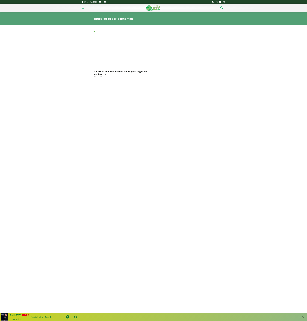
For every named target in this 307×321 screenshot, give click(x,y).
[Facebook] (213, 2)
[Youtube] (220, 2)
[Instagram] (217, 2)
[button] (221, 8)
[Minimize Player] (303, 317)
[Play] (68, 317)
